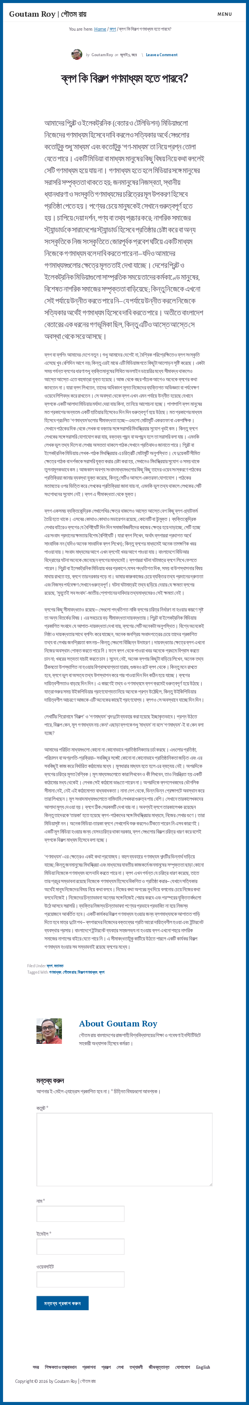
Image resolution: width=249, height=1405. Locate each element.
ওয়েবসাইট (45, 1267)
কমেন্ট (42, 1108)
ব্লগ (49, 966)
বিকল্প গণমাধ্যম (87, 972)
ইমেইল (43, 1234)
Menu (224, 14)
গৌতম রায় (69, 972)
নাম (40, 1201)
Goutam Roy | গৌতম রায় (47, 14)
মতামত (58, 966)
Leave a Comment (162, 55)
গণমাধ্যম (55, 972)
